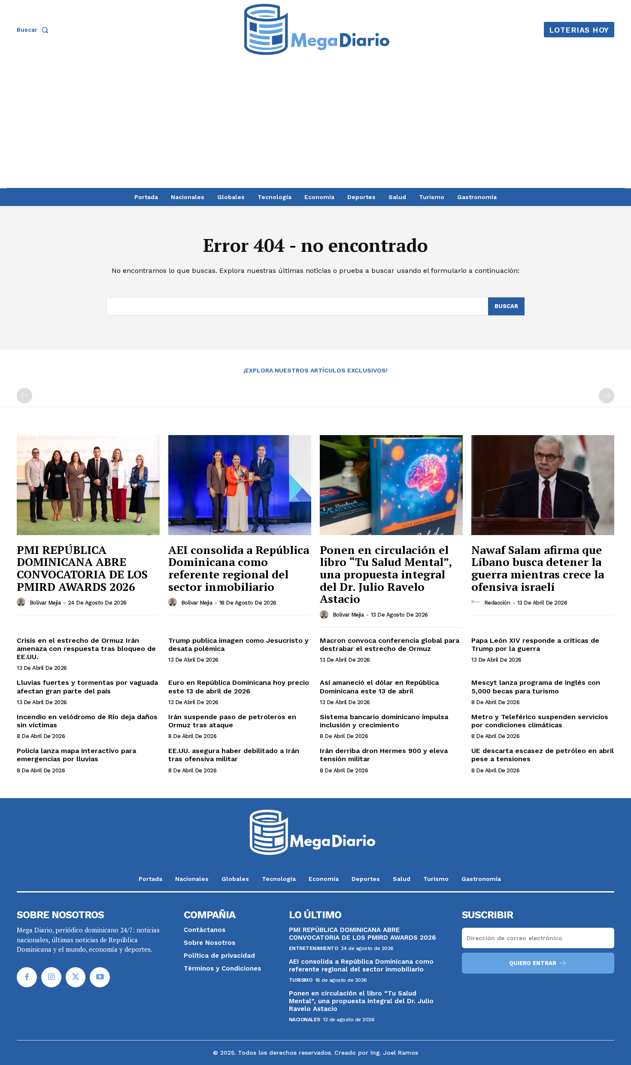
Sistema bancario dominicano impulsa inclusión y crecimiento (384, 721)
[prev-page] (24, 395)
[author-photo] (22, 602)
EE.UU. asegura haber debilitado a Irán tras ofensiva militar (233, 755)
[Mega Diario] (317, 29)
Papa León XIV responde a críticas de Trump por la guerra (535, 644)
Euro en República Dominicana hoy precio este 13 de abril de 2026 (238, 686)
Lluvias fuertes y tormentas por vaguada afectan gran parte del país (87, 686)
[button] (34, 30)
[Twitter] (76, 977)
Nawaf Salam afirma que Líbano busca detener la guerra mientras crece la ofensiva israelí (537, 568)
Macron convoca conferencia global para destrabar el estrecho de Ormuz (389, 644)
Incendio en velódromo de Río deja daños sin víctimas (87, 721)
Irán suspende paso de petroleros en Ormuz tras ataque (232, 721)
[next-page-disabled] (606, 395)
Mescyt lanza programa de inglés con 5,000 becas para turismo (535, 686)
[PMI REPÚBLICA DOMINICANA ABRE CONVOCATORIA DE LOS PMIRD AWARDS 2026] (88, 485)
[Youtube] (100, 977)
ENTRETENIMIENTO (313, 948)
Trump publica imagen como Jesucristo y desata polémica (238, 644)
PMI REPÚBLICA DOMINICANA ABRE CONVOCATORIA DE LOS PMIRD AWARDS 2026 (82, 568)
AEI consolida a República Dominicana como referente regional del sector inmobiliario (238, 568)
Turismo (300, 980)
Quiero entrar (532, 963)
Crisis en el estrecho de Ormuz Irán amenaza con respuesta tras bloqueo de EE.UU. (86, 648)
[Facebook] (27, 977)
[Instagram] (51, 977)
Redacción (497, 602)
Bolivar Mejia (45, 602)
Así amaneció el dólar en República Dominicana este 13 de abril (379, 686)
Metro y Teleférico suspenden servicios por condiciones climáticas (539, 721)
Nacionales (304, 1020)
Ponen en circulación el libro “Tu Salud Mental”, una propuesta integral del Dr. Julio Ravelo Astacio (386, 574)
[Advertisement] (315, 124)
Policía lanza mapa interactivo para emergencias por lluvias (76, 755)
